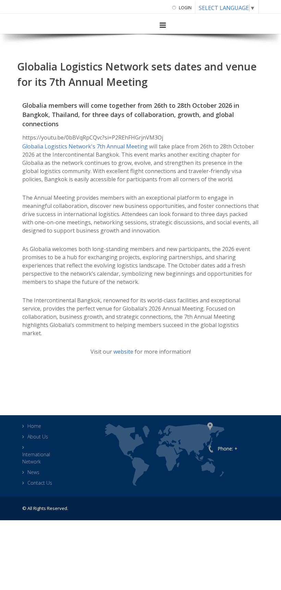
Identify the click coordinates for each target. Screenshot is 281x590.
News (33, 472)
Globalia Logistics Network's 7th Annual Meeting (85, 146)
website (123, 351)
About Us (37, 436)
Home (34, 426)
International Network (36, 458)
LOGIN (185, 8)
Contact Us (39, 483)
